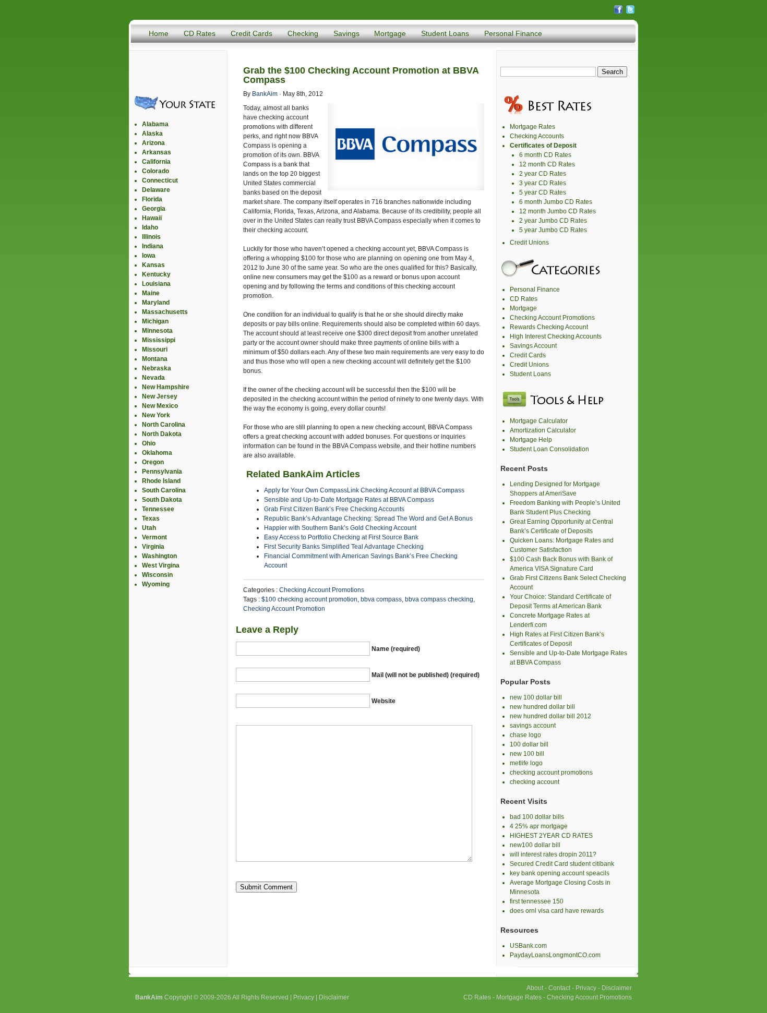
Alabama (155, 124)
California (156, 161)
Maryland (156, 302)
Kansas (153, 265)
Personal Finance (513, 33)
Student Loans (445, 33)
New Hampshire (165, 387)
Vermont (154, 537)
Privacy (303, 997)
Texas (151, 518)
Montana (154, 359)
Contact (559, 988)
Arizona (153, 143)
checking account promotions (551, 772)
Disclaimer (334, 997)
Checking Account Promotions (321, 590)
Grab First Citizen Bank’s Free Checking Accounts (334, 509)
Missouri (154, 349)
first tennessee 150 (537, 901)
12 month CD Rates (547, 164)
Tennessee (158, 509)
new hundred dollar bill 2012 (550, 716)
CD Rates (199, 33)
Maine (151, 293)
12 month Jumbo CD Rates (557, 211)
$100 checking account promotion (309, 599)
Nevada (153, 377)
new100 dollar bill (535, 845)
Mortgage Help (531, 439)
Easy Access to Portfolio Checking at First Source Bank (341, 537)
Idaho (150, 227)
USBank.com (528, 945)
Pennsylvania (162, 471)
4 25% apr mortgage (539, 826)
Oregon (153, 462)
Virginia (153, 546)
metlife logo (526, 763)
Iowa (148, 255)
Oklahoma (157, 452)
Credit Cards (251, 33)
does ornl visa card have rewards (557, 910)
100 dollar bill (529, 744)
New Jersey (159, 396)
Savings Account (533, 345)
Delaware (156, 190)
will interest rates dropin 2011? (553, 854)
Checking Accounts (537, 136)
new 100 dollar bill (536, 697)
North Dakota (162, 434)
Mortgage (390, 33)
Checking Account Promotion (284, 608)
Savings (346, 33)
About (534, 988)
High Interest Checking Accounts (556, 336)
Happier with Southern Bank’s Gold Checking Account (340, 528)
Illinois (151, 236)
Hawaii (152, 218)
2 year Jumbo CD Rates (553, 220)
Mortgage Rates (532, 126)
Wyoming (156, 584)
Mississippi (158, 340)
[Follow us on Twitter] (630, 12)
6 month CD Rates (545, 155)
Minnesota (157, 330)
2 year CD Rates (542, 173)
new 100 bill (527, 753)
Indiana (152, 246)
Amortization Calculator (543, 430)
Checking (302, 33)
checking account (534, 782)
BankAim (265, 94)
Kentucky (156, 274)
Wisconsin (157, 574)
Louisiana (156, 283)
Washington (159, 556)
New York (156, 415)
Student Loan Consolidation (549, 449)
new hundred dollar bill (542, 706)
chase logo (525, 735)
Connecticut (160, 180)
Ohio (148, 443)
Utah (149, 528)
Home (159, 33)
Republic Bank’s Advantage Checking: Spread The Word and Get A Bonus (368, 518)
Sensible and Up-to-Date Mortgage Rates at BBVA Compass (349, 499)
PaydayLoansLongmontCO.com (555, 955)
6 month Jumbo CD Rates (555, 202)
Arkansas (156, 152)
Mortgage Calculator (539, 421)
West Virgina (160, 565)
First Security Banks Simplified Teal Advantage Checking (344, 546)
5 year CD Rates (542, 192)
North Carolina (163, 424)
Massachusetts (165, 312)
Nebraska (156, 368)
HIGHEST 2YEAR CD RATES (551, 835)
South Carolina (164, 490)
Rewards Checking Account (549, 327)
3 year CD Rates (542, 183)
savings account (533, 725)
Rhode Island (161, 481)
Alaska (152, 133)
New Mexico (160, 405)
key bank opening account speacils (559, 873)
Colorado (155, 171)
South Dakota (162, 499)
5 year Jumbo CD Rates (553, 230)
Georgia (153, 208)
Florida (152, 199)
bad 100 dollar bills (537, 817)
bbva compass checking (439, 599)
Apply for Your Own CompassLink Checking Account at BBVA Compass (364, 490)
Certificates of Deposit (543, 145)
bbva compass (381, 599)
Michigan (155, 321)
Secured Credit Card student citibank (562, 863)
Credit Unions (529, 242)
